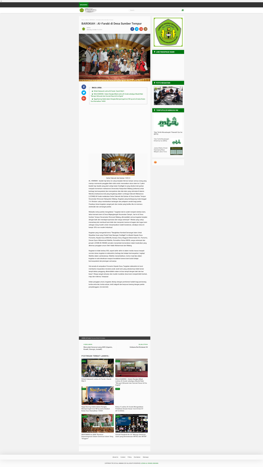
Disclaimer (137, 457)
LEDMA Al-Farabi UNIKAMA (99, 10)
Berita (83, 361)
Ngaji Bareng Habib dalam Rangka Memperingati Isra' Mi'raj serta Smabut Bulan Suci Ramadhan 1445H (95, 409)
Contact (123, 457)
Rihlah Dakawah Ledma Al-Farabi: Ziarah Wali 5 (109, 91)
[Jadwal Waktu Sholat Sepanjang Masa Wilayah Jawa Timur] (176, 154)
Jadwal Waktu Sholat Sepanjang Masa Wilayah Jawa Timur (160, 150)
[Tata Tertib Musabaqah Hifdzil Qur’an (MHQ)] (176, 145)
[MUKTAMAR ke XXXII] (97, 423)
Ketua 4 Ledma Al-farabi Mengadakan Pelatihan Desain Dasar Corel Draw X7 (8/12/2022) (129, 409)
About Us (115, 457)
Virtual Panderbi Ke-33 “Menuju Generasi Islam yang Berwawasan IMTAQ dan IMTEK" (131, 436)
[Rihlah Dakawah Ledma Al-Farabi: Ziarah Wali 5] (97, 368)
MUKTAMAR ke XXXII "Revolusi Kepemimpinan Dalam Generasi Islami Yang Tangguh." (97, 436)
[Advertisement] (118, 121)
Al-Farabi (84, 416)
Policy (130, 457)
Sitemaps (146, 457)
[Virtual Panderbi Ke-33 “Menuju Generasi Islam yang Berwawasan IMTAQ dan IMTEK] (131, 423)
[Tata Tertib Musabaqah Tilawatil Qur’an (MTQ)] (168, 130)
